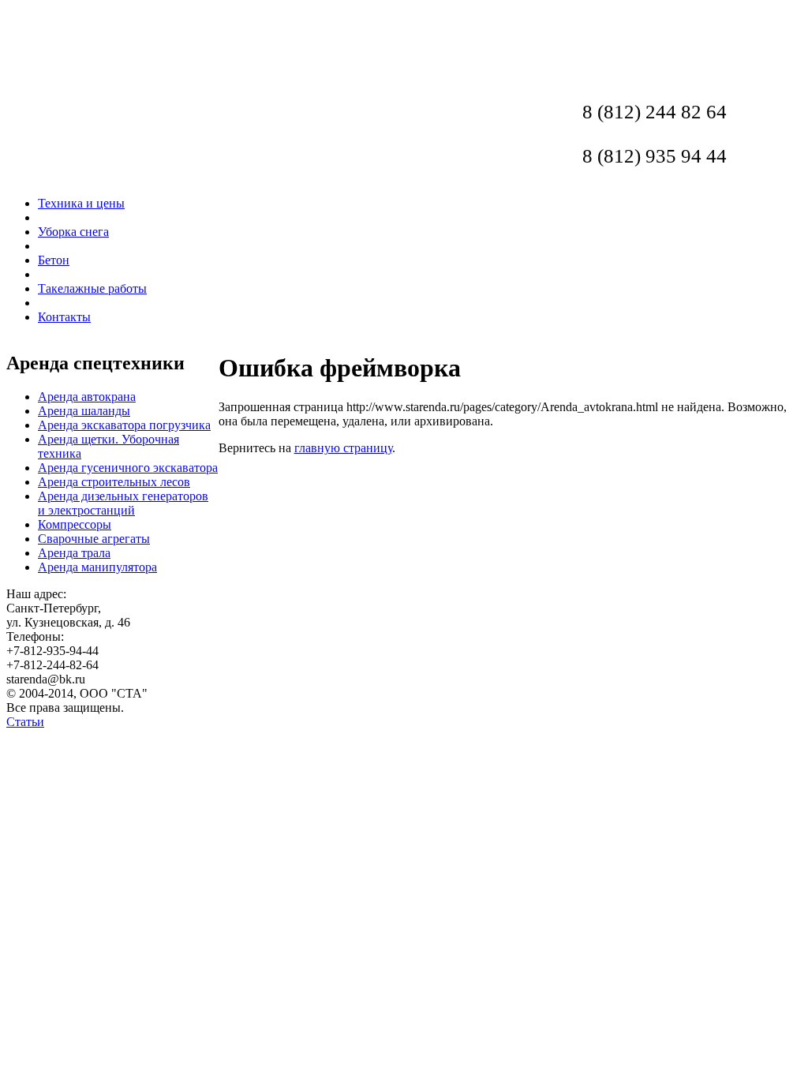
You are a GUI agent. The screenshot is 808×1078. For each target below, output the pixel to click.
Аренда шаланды (84, 410)
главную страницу (343, 448)
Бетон (53, 260)
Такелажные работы (92, 288)
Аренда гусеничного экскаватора (128, 467)
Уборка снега (73, 231)
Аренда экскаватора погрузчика (124, 425)
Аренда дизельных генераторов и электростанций (123, 503)
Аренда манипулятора (97, 567)
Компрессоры (74, 524)
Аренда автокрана (87, 396)
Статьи (25, 721)
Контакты (64, 317)
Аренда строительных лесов (114, 481)
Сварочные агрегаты (94, 538)
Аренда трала (74, 553)
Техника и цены (81, 203)
